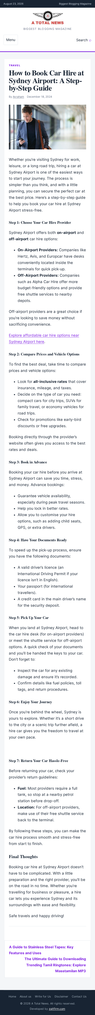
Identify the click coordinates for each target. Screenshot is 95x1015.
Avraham (18, 96)
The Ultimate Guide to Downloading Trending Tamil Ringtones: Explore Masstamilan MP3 (55, 965)
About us (25, 996)
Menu (10, 40)
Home (12, 996)
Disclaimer (61, 996)
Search (82, 40)
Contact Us (79, 996)
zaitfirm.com (57, 1008)
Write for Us (43, 996)
